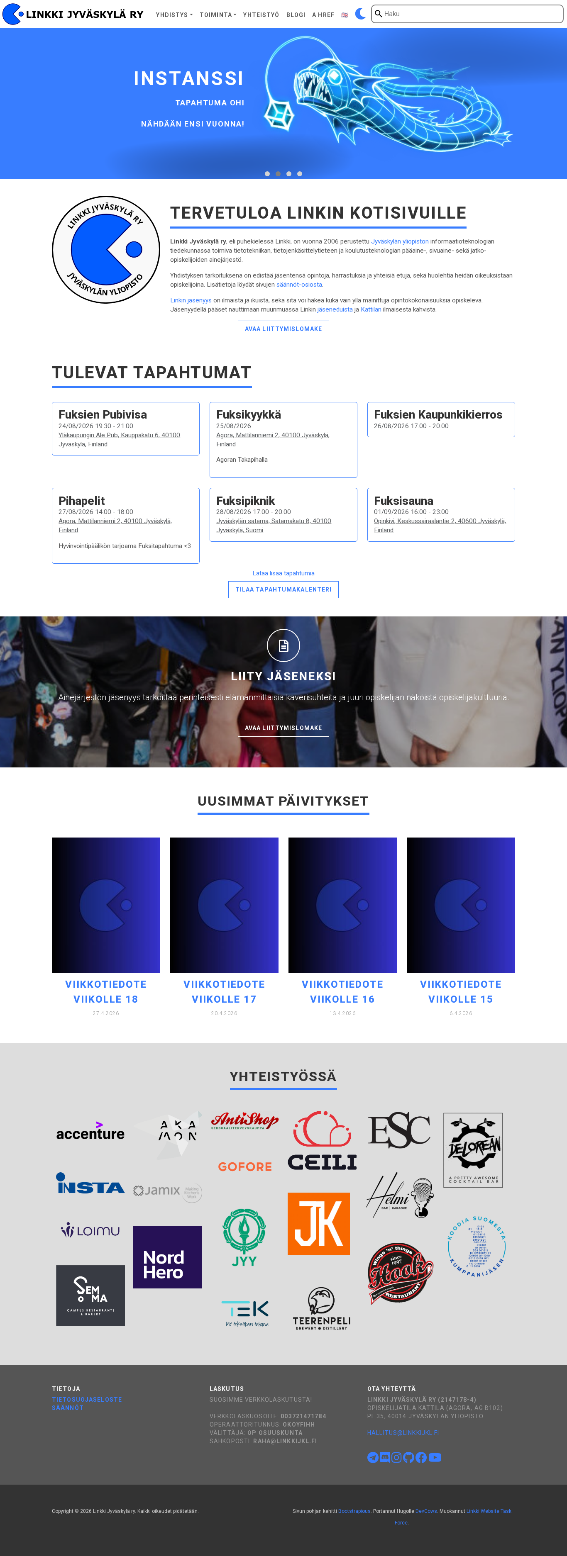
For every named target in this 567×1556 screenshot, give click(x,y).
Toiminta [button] (216, 15)
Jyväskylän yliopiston (400, 241)
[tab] (267, 173)
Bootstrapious (354, 1511)
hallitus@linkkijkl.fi (403, 1432)
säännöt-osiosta (299, 284)
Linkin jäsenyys (191, 300)
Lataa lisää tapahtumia (283, 573)
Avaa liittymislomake (283, 329)
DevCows (426, 1511)
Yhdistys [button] (172, 15)
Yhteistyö (261, 15)
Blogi (296, 15)
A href (323, 15)
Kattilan (371, 309)
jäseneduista (335, 309)
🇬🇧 (345, 15)
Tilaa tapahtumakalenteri (283, 589)
